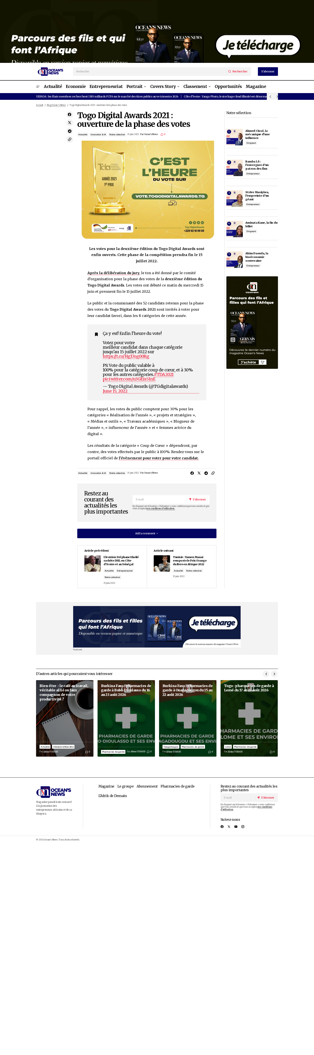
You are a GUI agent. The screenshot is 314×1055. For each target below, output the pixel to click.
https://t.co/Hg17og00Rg (126, 356)
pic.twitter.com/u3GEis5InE (129, 379)
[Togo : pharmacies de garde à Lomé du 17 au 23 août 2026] (249, 718)
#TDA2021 (164, 374)
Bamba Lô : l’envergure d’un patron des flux (257, 165)
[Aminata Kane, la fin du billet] (234, 229)
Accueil (39, 105)
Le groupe (125, 786)
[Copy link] (70, 139)
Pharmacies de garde (113, 752)
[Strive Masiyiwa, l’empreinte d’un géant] (234, 198)
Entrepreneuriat (125, 571)
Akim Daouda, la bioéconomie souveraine (256, 256)
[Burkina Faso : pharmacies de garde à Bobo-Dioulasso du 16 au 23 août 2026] (126, 718)
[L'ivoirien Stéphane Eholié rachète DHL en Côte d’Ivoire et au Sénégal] (112, 566)
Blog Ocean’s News (56, 105)
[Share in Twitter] (70, 123)
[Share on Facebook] (70, 114)
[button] (38, 87)
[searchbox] (150, 71)
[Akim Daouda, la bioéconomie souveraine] (234, 259)
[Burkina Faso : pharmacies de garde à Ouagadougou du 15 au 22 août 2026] (187, 718)
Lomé (228, 747)
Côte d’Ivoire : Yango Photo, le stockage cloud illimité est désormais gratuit (231, 96)
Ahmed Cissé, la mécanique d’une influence (257, 134)
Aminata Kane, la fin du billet (261, 224)
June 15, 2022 (115, 391)
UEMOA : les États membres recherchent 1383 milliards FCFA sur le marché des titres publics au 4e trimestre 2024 (107, 96)
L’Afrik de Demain (112, 796)
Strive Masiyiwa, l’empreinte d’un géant (257, 195)
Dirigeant (251, 143)
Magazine (106, 786)
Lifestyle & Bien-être (63, 747)
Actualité (82, 134)
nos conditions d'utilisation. (161, 508)
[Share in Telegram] (70, 131)
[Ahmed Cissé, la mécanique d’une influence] (234, 137)
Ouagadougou (171, 747)
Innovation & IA (98, 134)
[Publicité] (157, 31)
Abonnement (147, 786)
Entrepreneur (253, 173)
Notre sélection (117, 134)
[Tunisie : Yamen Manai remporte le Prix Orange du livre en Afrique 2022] (181, 566)
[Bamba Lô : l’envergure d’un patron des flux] (234, 168)
